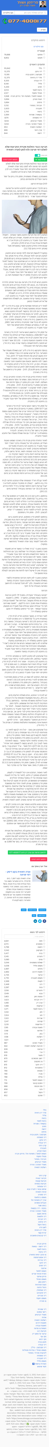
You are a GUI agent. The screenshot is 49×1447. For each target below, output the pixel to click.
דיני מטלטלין (41, 1290)
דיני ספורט (42, 1194)
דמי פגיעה (42, 910)
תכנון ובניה (42, 1342)
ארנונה (43, 1268)
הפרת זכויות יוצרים (39, 1274)
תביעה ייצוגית (41, 1178)
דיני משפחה (41, 1137)
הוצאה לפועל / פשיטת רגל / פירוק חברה (30, 1154)
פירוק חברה (41, 1244)
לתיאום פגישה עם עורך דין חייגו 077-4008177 (27, 852)
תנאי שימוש (41, 1366)
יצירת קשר (42, 1233)
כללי (34, 915)
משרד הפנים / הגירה (38, 1164)
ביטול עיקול (42, 1224)
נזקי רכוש (42, 1339)
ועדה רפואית (32, 910)
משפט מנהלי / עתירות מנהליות (34, 1350)
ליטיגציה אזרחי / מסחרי (37, 1353)
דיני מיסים (42, 1222)
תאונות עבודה (41, 1325)
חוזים (44, 1126)
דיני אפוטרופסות (40, 1257)
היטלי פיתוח (41, 1287)
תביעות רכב (41, 1331)
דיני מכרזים (42, 1295)
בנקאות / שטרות (40, 1123)
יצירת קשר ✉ (40, 159)
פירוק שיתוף (41, 1276)
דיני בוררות (42, 1260)
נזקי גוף (43, 1336)
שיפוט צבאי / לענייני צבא (36, 1189)
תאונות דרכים (41, 1323)
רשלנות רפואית (40, 1167)
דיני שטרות (42, 1309)
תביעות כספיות (40, 1184)
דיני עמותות (41, 1186)
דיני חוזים (42, 1265)
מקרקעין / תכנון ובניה (38, 1134)
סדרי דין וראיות (40, 1113)
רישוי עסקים (41, 1312)
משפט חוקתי (41, 1298)
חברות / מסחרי (40, 1159)
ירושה (44, 1129)
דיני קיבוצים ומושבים (38, 1235)
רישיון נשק (42, 1282)
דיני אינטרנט (41, 1293)
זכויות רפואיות (41, 1192)
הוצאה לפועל (41, 1271)
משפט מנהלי (41, 1279)
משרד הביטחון (40, 1162)
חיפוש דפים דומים (10, 159)
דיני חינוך (42, 1263)
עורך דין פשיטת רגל (38, 1200)
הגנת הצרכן (41, 1151)
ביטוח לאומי (41, 915)
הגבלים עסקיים (40, 1203)
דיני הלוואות (41, 1216)
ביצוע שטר (42, 1205)
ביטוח (44, 1118)
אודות (44, 1317)
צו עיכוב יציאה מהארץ (37, 1254)
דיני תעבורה (41, 1358)
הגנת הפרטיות (40, 1284)
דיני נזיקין (42, 1140)
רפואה (24, 910)
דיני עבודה (42, 1143)
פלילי (44, 1115)
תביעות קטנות (41, 1181)
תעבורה (43, 1148)
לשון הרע (42, 1227)
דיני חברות (42, 1219)
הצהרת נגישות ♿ (39, 1364)
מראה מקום (41, 1214)
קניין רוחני (42, 1145)
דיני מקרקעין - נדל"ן (38, 1347)
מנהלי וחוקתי (41, 1156)
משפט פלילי (41, 1361)
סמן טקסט (44, 155)
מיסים (44, 1132)
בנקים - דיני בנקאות (38, 1208)
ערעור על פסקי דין (39, 1334)
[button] (44, 921)
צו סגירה (43, 1301)
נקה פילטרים (38, 46)
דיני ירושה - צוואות (39, 1246)
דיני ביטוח (42, 1252)
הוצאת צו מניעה (40, 1328)
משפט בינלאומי (40, 1197)
